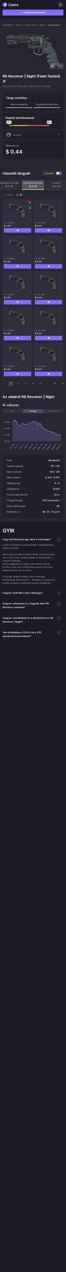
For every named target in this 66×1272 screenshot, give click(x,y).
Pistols (19, 25)
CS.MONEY (7, 25)
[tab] (13, 411)
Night (42, 25)
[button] (33, 135)
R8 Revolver (31, 25)
